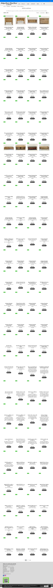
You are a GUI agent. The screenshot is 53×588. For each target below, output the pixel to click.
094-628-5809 (12, 567)
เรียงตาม (38, 12)
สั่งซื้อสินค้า (9, 76)
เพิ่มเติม (38, 3)
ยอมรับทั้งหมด (46, 586)
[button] (41, 4)
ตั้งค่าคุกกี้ (42, 586)
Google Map (6, 565)
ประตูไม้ (28, 3)
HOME (19, 3)
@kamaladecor (12, 569)
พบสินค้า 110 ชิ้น (6, 12)
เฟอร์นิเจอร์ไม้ (33, 3)
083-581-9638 (12, 568)
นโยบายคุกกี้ (10, 586)
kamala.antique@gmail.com (7, 573)
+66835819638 (12, 570)
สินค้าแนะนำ (23, 3)
